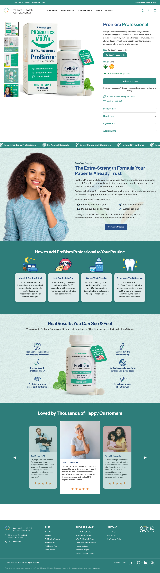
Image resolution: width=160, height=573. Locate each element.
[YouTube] (152, 563)
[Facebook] (132, 563)
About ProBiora (113, 532)
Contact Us (111, 535)
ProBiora (48, 535)
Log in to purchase (130, 81)
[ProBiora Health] (18, 10)
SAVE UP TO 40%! (38, 2)
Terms (124, 563)
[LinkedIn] (145, 563)
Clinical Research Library (85, 553)
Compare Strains (116, 227)
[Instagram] (139, 563)
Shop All (48, 532)
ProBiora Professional (52, 539)
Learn (97, 10)
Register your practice (130, 88)
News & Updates (82, 546)
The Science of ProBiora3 (85, 535)
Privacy (117, 563)
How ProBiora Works (83, 532)
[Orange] (111, 66)
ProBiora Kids (49, 542)
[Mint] (105, 66)
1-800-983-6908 (14, 542)
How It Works (66, 10)
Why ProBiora (83, 10)
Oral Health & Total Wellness (86, 542)
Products (51, 10)
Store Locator (50, 550)
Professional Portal (142, 2)
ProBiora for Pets (51, 546)
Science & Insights (82, 550)
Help (154, 2)
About (108, 10)
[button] (4, 2)
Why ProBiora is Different (85, 539)
